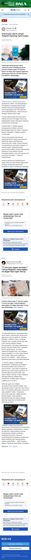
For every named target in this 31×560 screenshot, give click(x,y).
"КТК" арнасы (13, 446)
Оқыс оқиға (5, 24)
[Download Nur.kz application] (15, 4)
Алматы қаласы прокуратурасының (13, 101)
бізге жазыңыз (20, 192)
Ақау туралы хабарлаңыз (16, 544)
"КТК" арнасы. (18, 307)
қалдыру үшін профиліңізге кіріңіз (13, 225)
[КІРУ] (28, 10)
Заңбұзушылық (13, 24)
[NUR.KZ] (15, 10)
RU (25, 10)
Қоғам (3, 258)
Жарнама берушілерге (15, 548)
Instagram (16, 249)
